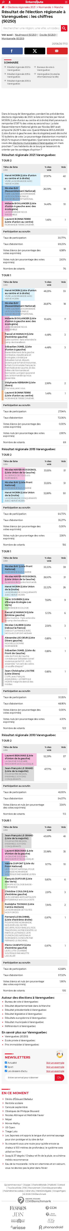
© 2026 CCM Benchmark (34, 1194)
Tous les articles (14, 1188)
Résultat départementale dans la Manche (27, 1005)
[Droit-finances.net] (50, 1215)
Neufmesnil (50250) (26, 34)
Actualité (12, 1062)
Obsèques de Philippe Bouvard (22, 1111)
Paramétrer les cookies (14, 1191)
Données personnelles (52, 1188)
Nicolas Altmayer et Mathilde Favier (24, 1115)
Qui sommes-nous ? (13, 1185)
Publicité (52, 1185)
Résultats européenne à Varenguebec (25, 1018)
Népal (8, 1119)
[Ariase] (18, 1227)
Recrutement (34, 1188)
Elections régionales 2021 (21, 7)
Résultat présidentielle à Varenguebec (26, 1009)
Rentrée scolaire (14, 1103)
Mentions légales (43, 1191)
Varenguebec (43, 74)
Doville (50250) (47, 34)
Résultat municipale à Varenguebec (24, 1022)
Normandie (45, 7)
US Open (10, 1127)
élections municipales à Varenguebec (33, 143)
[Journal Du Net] (18, 1215)
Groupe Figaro (59, 1191)
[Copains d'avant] (18, 1221)
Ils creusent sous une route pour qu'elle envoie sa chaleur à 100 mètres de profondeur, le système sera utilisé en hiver (34, 1147)
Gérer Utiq (29, 1191)
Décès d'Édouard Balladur (19, 1099)
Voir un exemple (55, 1062)
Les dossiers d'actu (17, 1071)
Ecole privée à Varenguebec (20, 1040)
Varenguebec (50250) (16, 1036)
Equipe (27, 1185)
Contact (61, 1185)
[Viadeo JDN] (50, 1221)
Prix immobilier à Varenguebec (22, 1044)
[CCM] (50, 1208)
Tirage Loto (11, 1131)
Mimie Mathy (12, 1123)
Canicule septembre (16, 1107)
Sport (10, 1067)
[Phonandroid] (50, 1227)
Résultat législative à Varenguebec (23, 1013)
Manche (58, 7)
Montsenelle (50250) (13, 38)
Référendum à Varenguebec (20, 1026)
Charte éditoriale (39, 1185)
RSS (25, 1188)
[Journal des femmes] (18, 1208)
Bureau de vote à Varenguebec (21, 1001)
